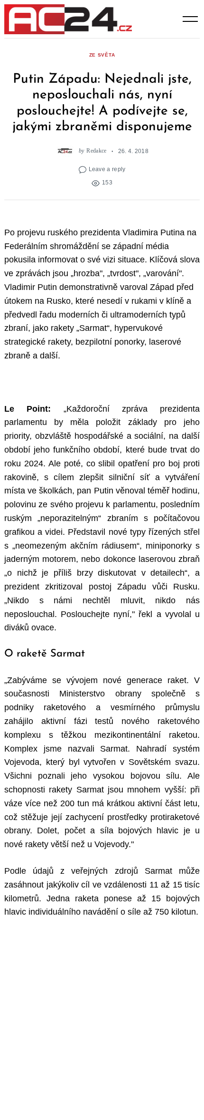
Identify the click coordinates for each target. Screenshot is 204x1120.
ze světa (102, 55)
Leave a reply (107, 169)
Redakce (96, 151)
